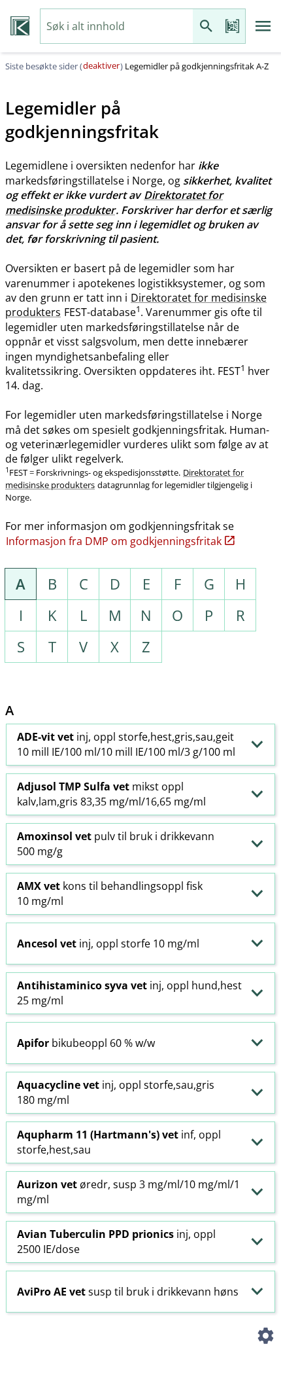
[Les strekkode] (232, 26)
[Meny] (263, 26)
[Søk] (206, 26)
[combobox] (117, 26)
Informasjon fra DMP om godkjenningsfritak (114, 541)
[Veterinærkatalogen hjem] (20, 26)
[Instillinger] (265, 1337)
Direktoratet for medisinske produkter (114, 202)
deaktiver (101, 65)
